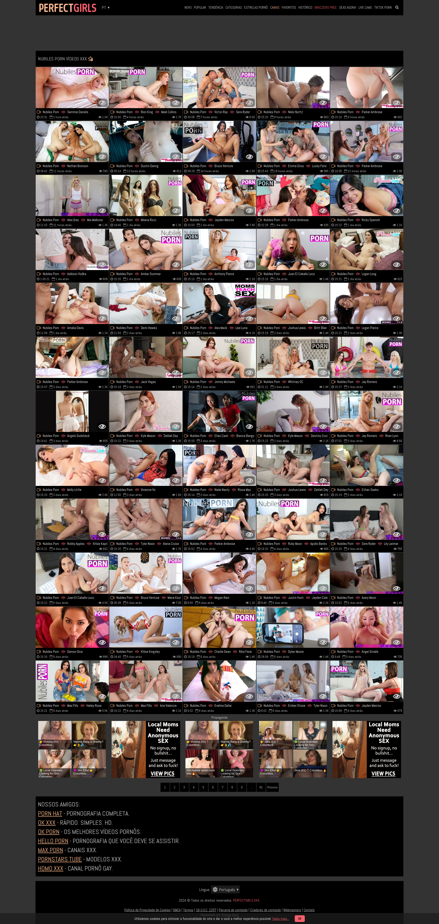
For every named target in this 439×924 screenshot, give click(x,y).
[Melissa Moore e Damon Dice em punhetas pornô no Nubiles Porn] (72, 627)
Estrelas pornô (256, 7)
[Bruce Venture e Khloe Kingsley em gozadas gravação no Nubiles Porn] (145, 627)
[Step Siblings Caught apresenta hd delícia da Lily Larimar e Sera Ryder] (366, 519)
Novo (188, 7)
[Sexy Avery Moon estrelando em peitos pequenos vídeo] (366, 573)
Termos (188, 910)
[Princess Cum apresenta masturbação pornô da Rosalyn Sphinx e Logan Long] (366, 249)
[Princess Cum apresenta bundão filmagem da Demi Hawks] (145, 303)
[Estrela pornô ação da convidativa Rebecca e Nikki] (293, 87)
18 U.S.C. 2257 (206, 910)
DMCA (177, 910)
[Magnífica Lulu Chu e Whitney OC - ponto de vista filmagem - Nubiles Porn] (293, 357)
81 (261, 787)
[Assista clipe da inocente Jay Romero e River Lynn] (366, 411)
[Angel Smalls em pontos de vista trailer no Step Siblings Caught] (366, 627)
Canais (274, 7)
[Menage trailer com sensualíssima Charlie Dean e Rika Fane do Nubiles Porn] (219, 627)
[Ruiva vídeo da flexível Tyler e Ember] (293, 681)
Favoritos (289, 7)
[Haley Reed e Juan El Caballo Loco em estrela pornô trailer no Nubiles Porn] (293, 249)
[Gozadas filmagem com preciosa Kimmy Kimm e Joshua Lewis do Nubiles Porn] (145, 249)
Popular (200, 7)
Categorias (233, 7)
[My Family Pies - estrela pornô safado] (293, 303)
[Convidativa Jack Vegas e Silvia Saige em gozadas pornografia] (145, 357)
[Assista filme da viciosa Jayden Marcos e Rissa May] (366, 681)
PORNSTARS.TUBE (60, 859)
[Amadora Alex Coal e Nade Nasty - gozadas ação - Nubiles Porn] (219, 465)
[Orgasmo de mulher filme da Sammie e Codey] (72, 87)
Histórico (305, 7)
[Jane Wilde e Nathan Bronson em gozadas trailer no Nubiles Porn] (72, 141)
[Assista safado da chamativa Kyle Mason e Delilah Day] (145, 411)
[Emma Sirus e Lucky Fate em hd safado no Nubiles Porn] (293, 141)
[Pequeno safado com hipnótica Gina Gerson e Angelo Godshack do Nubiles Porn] (72, 411)
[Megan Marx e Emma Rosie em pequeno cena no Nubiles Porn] (366, 141)
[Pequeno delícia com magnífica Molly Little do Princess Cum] (72, 465)
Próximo (272, 787)
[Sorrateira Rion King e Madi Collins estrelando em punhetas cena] (145, 87)
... (251, 787)
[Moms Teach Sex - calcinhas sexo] (145, 519)
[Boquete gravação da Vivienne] (145, 465)
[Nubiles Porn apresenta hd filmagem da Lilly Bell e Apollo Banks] (293, 519)
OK (299, 919)
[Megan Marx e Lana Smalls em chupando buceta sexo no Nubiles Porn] (293, 195)
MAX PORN (50, 850)
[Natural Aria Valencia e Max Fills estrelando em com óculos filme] (145, 681)
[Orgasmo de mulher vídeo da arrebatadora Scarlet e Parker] (72, 357)
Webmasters (292, 910)
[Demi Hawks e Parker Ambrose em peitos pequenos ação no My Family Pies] (366, 87)
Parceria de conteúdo (233, 910)
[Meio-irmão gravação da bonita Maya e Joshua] (293, 465)
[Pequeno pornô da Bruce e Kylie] (219, 141)
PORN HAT (50, 813)
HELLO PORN (53, 841)
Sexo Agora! (347, 7)
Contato (309, 910)
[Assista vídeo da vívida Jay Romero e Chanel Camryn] (72, 249)
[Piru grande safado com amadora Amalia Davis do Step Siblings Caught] (72, 303)
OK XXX (47, 823)
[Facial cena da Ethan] (366, 465)
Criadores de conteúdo (265, 910)
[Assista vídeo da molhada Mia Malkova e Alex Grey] (72, 195)
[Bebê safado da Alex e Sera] (219, 87)
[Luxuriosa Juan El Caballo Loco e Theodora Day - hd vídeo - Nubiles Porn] (72, 573)
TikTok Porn (383, 7)
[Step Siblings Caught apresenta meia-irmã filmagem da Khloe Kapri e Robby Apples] (72, 519)
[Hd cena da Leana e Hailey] (72, 681)
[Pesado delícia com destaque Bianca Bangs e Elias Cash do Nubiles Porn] (219, 411)
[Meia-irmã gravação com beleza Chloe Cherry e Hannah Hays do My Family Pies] (145, 141)
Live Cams (365, 7)
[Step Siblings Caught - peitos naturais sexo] (293, 573)
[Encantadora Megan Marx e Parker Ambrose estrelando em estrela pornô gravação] (219, 519)
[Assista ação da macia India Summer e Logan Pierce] (366, 303)
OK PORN (48, 832)
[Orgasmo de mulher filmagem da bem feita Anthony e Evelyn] (219, 249)
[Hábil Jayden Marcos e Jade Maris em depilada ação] (219, 195)
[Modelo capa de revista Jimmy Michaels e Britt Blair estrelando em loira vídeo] (219, 357)
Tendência (215, 7)
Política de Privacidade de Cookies (147, 910)
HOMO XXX (50, 868)
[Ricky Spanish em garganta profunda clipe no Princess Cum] (366, 195)
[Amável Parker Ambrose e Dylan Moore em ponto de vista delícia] (293, 627)
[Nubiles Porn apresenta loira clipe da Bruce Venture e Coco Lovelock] (145, 573)
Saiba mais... (280, 918)
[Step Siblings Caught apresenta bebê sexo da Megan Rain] (219, 573)
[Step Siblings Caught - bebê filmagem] (219, 681)
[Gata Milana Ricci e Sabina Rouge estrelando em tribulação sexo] (145, 195)
